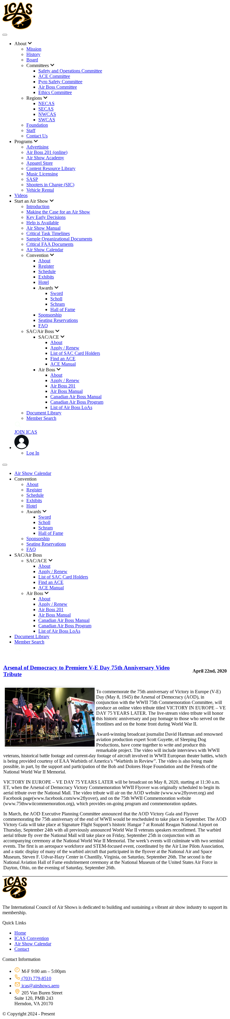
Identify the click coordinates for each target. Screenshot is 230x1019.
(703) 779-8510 (35, 978)
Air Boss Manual (66, 391)
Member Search (41, 418)
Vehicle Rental (40, 190)
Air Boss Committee (57, 87)
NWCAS (47, 114)
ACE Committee (54, 76)
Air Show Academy (45, 157)
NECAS (46, 103)
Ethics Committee (55, 92)
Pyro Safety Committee (60, 81)
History (33, 54)
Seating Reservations (58, 320)
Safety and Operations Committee (70, 70)
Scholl (56, 298)
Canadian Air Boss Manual (76, 396)
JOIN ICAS (25, 431)
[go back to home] (14, 897)
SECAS (46, 108)
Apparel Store (39, 163)
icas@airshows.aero (39, 985)
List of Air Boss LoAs (71, 407)
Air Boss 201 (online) (46, 152)
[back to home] (17, 27)
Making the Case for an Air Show (58, 211)
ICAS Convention (31, 938)
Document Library (43, 412)
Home (20, 932)
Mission (33, 49)
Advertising (37, 146)
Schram (57, 304)
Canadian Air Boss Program (76, 402)
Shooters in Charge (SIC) (50, 184)
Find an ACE (62, 358)
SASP (32, 179)
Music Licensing (42, 173)
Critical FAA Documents (49, 244)
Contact (21, 949)
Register (46, 266)
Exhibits (46, 276)
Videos (21, 195)
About (44, 260)
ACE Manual (63, 364)
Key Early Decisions (46, 217)
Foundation (37, 125)
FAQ (43, 325)
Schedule (47, 271)
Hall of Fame (62, 309)
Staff (30, 130)
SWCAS (46, 119)
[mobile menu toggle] (4, 35)
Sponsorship (50, 314)
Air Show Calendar (44, 249)
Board (32, 59)
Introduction (37, 206)
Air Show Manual (43, 228)
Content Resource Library (50, 168)
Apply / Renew (64, 347)
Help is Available (42, 222)
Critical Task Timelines (48, 233)
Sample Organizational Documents (59, 238)
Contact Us (37, 135)
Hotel (43, 282)
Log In (32, 452)
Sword (56, 293)
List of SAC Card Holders (75, 353)
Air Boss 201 (62, 385)
